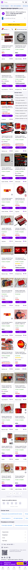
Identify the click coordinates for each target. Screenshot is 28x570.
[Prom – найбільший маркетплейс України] (2, 2)
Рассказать (20, 563)
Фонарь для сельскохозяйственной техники (11, 514)
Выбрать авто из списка (14, 24)
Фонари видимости (6, 518)
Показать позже (14, 506)
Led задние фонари (18, 518)
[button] (7, 55)
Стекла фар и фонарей (6, 525)
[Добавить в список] (12, 42)
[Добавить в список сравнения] (12, 39)
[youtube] (2, 557)
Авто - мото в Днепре (16, 5)
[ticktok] (9, 557)
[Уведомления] (26, 2)
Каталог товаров (5, 5)
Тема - (7, 544)
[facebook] (4, 557)
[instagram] (7, 557)
